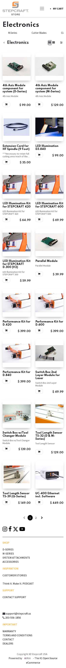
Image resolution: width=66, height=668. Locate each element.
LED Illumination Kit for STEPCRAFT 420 (17, 205)
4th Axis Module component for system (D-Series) (15, 88)
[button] (6, 104)
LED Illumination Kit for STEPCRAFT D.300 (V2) (16, 264)
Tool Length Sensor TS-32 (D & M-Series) (48, 435)
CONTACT (8, 639)
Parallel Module (46, 261)
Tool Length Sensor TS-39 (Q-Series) (16, 495)
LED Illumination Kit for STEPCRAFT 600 (49, 205)
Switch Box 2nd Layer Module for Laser (47, 375)
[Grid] (49, 42)
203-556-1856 (13, 617)
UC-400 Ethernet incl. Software (47, 495)
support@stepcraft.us (18, 613)
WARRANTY (9, 631)
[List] (53, 42)
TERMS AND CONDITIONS (17, 635)
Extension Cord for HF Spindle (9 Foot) (16, 148)
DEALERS (8, 643)
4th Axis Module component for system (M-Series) (47, 88)
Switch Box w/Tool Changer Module (15, 434)
